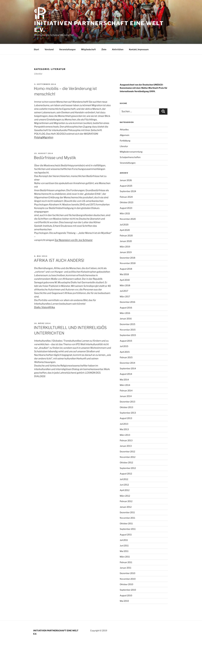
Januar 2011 (125, 567)
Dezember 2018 (127, 257)
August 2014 (126, 374)
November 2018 (127, 263)
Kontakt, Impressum (139, 49)
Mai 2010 (124, 601)
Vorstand (49, 49)
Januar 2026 (126, 180)
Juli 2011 (124, 540)
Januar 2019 (126, 252)
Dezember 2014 (127, 363)
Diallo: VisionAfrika (44, 307)
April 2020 (125, 230)
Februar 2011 (126, 562)
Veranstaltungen (67, 49)
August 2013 (126, 418)
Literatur (124, 146)
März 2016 (125, 313)
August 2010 (126, 595)
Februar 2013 (126, 440)
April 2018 (125, 280)
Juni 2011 (124, 545)
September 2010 (128, 590)
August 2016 (126, 307)
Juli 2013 (124, 424)
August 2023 (126, 208)
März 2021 (125, 213)
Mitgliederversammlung (131, 151)
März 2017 (125, 296)
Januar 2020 (126, 241)
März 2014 (125, 385)
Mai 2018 (124, 274)
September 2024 (128, 191)
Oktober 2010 (126, 584)
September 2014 (128, 368)
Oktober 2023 (126, 202)
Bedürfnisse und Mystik (55, 157)
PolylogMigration (43, 137)
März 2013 (125, 435)
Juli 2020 (124, 224)
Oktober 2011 (126, 523)
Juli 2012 (124, 479)
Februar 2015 (126, 357)
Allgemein (124, 135)
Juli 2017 (124, 291)
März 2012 (125, 496)
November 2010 (128, 579)
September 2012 (128, 468)
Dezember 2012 (127, 451)
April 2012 (124, 490)
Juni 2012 (124, 484)
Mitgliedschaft (88, 49)
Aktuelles (124, 129)
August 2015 (126, 340)
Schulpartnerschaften (130, 157)
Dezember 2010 (127, 573)
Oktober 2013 (126, 407)
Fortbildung (125, 140)
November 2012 (127, 457)
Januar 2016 (126, 318)
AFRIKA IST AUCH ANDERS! (59, 260)
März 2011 (125, 556)
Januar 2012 (125, 507)
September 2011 (128, 529)
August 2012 (126, 473)
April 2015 (125, 352)
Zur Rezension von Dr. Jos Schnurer (74, 240)
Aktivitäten (117, 49)
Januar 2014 (126, 396)
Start (36, 49)
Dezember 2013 (127, 401)
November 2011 (127, 518)
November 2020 (128, 219)
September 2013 (128, 412)
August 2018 (126, 269)
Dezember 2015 (127, 324)
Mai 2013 (124, 429)
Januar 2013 (126, 446)
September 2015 (128, 335)
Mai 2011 (124, 551)
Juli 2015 (124, 346)
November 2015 (127, 329)
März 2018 (125, 285)
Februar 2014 (126, 390)
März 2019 (125, 246)
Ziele (103, 49)
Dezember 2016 (127, 302)
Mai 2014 (124, 379)
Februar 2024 (126, 197)
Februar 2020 (126, 235)
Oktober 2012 (126, 462)
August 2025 (126, 185)
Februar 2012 (126, 501)
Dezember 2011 (127, 512)
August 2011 (126, 534)
